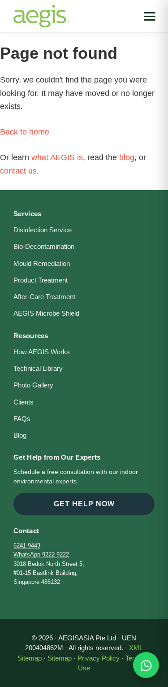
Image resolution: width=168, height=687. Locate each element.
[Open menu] (149, 16)
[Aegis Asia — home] (41, 11)
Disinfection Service (42, 230)
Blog (19, 435)
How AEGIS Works (41, 352)
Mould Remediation (41, 263)
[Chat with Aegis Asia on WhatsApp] (146, 665)
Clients (23, 402)
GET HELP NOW (84, 504)
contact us (18, 170)
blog (126, 157)
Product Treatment (40, 280)
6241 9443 (26, 545)
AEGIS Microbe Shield (46, 313)
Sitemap (59, 658)
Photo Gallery (33, 385)
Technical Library (38, 368)
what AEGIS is (57, 157)
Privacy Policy (99, 658)
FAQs (21, 418)
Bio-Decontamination (43, 246)
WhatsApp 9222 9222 (41, 554)
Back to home (24, 131)
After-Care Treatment (44, 296)
